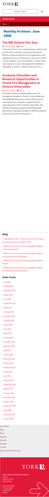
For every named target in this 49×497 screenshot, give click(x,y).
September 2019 (10, 303)
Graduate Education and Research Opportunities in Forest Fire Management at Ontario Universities (21, 80)
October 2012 (8, 363)
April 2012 (7, 376)
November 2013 (9, 346)
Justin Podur (4, 426)
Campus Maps (7, 481)
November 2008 (9, 397)
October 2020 (8, 286)
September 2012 (10, 367)
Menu (4, 24)
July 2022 (7, 282)
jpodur (21, 46)
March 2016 (8, 308)
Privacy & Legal (7, 488)
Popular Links (19, 11)
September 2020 (10, 290)
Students (3, 440)
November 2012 (9, 359)
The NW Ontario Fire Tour (20, 42)
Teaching (3, 444)
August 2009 (8, 389)
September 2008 (10, 406)
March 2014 (8, 333)
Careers (5, 492)
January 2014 (8, 337)
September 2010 (10, 384)
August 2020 (8, 295)
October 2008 (8, 402)
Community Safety (8, 486)
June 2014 (7, 329)
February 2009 (9, 393)
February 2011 (9, 380)
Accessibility (6, 490)
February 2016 (9, 312)
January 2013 (8, 355)
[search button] (42, 11)
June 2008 (7, 410)
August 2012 (8, 372)
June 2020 (7, 299)
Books (2, 433)
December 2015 (9, 316)
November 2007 (9, 414)
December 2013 (9, 342)
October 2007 (8, 419)
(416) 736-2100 (7, 479)
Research (3, 437)
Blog (1, 430)
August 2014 (8, 325)
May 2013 (7, 350)
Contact (3, 447)
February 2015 (9, 320)
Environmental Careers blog (10, 451)
